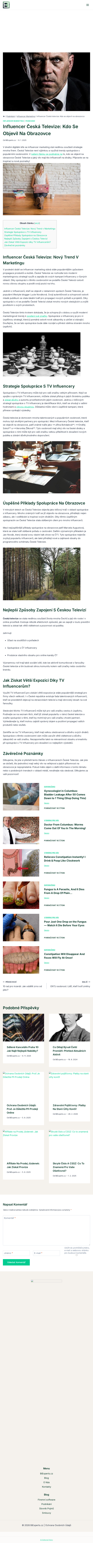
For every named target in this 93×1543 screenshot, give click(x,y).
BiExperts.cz (11, 140)
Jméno (8, 1253)
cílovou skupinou (25, 407)
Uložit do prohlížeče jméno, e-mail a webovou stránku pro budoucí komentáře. (77, 1250)
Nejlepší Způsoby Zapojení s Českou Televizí (25, 238)
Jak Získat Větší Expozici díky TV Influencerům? (27, 242)
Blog (46, 1478)
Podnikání (30, 121)
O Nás (46, 1482)
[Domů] (4, 116)
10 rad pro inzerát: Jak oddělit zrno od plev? (22, 986)
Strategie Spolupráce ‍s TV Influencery (22, 232)
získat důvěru (12, 400)
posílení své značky (37, 316)
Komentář (10, 1218)
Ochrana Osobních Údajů (58, 1525)
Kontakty (46, 1486)
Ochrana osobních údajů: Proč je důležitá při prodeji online (22, 1109)
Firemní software (46, 1499)
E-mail (38, 1253)
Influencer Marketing (13, 121)
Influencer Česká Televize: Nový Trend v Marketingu (29, 228)
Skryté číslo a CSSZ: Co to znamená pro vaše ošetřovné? (68, 1167)
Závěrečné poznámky (14, 245)
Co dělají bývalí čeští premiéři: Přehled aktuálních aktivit (69, 1051)
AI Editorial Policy (46, 1540)
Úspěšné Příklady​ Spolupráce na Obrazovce (25, 235)
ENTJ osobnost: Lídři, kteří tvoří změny (70, 984)
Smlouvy (46, 1513)
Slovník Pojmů (46, 1508)
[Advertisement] (46, 28)
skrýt (37, 223)
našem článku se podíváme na (46, 154)
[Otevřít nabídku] (87, 5)
